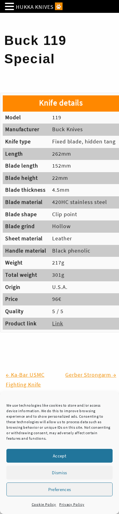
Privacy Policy (71, 504)
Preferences (59, 489)
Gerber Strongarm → (90, 375)
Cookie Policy (44, 504)
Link (57, 323)
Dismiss (59, 472)
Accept (59, 456)
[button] (10, 7)
